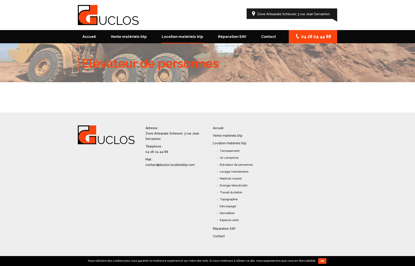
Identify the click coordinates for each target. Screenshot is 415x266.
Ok (322, 261)
